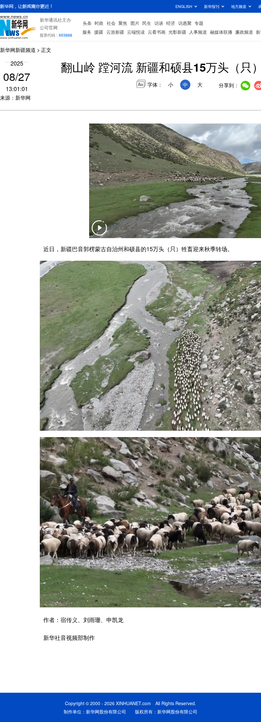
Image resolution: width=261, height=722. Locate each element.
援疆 (98, 32)
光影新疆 (177, 32)
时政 (99, 23)
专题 (198, 23)
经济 (170, 23)
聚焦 (122, 23)
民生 (146, 23)
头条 (87, 23)
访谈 (158, 23)
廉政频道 (244, 32)
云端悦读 (136, 32)
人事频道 (198, 32)
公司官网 (49, 27)
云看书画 (157, 32)
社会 (111, 23)
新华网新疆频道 (18, 49)
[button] (99, 232)
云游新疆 (115, 32)
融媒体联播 (221, 32)
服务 (86, 32)
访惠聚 (185, 23)
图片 (134, 23)
